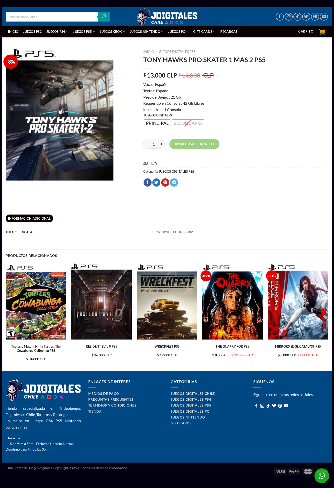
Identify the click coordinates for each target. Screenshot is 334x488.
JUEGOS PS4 (55, 32)
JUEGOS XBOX (111, 32)
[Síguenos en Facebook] (280, 17)
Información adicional (29, 218)
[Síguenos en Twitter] (306, 17)
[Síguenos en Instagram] (289, 17)
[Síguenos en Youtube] (324, 17)
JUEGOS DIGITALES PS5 (177, 52)
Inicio (13, 32)
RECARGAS (228, 32)
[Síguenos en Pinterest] (315, 17)
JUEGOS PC (176, 32)
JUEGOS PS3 (32, 32)
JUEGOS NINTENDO (145, 32)
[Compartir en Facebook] (148, 182)
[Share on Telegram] (174, 182)
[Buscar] (104, 17)
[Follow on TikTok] (297, 17)
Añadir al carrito (194, 143)
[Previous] (6, 316)
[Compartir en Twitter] (156, 182)
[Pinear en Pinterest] (165, 182)
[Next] (328, 316)
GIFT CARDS (202, 32)
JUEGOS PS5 (82, 32)
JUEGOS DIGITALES (158, 115)
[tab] (29, 218)
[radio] (157, 123)
